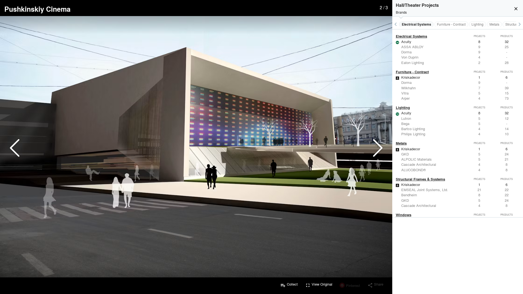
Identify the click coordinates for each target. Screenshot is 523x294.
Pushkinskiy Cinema (37, 9)
